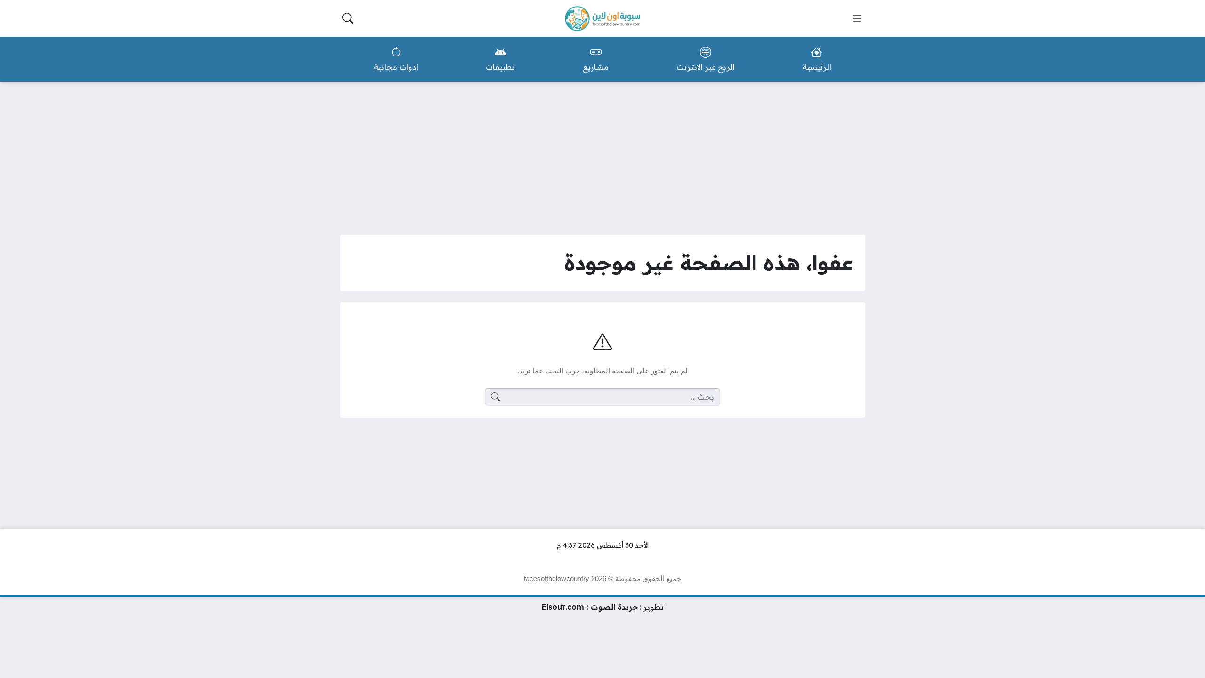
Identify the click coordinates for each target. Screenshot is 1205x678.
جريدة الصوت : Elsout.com (590, 607)
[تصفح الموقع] (857, 18)
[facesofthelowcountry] (602, 18)
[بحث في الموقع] (348, 18)
